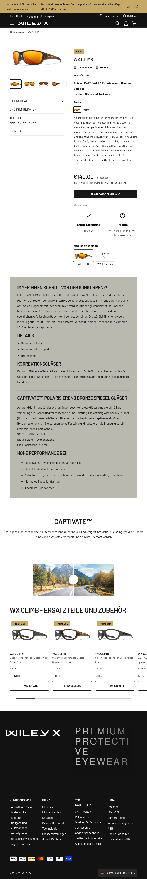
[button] (12, 23)
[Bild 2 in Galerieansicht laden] (30, 83)
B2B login (132, 15)
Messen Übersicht (53, 823)
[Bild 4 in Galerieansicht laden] (57, 83)
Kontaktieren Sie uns (22, 807)
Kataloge (47, 817)
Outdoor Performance (88, 822)
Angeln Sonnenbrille (87, 833)
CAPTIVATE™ (83, 811)
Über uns (47, 807)
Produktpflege (18, 833)
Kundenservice (122, 235)
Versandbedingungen (121, 823)
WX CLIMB (33, 32)
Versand (90, 182)
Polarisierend (83, 817)
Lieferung (15, 817)
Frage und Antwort (21, 844)
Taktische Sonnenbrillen (89, 838)
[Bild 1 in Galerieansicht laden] (16, 83)
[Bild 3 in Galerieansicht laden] (44, 83)
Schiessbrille (83, 827)
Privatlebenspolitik (119, 839)
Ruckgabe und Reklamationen (19, 825)
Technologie (49, 828)
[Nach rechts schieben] (63, 84)
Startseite (18, 32)
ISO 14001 (113, 812)
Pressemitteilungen (54, 834)
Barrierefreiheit (117, 817)
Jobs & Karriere (51, 839)
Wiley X (21, 873)
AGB (110, 828)
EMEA (29, 873)
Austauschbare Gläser (88, 843)
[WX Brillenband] (106, 256)
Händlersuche (111, 15)
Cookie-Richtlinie (118, 834)
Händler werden (51, 812)
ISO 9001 (113, 807)
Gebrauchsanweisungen (24, 838)
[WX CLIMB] (77, 109)
